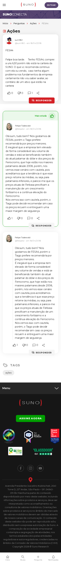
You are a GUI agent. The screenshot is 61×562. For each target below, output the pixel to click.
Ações (33, 23)
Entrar (51, 5)
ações (8, 372)
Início (5, 23)
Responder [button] (44, 100)
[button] (9, 93)
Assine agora (30, 418)
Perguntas (19, 23)
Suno (15, 14)
